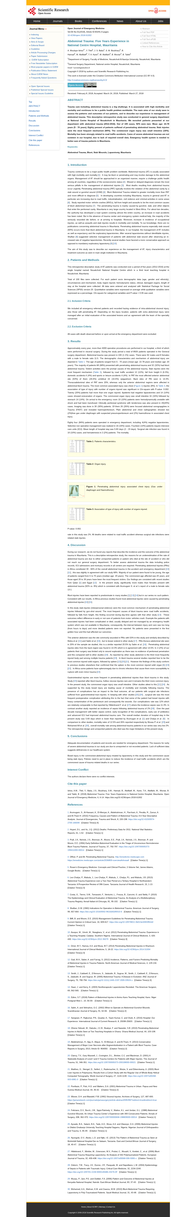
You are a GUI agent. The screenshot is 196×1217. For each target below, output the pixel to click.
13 (132, 595)
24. (69, 1110)
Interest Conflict (36, 135)
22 (69, 668)
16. (69, 1007)
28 (153, 708)
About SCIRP (92, 1207)
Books (78, 21)
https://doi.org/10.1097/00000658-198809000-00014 (113, 1117)
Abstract (145, 28)
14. (69, 987)
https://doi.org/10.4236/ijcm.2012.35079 (90, 939)
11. (69, 946)
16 (98, 641)
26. (69, 1138)
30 (87, 725)
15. (69, 997)
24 (163, 684)
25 (137, 694)
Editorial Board (36, 45)
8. (68, 908)
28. (69, 1165)
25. (69, 1124)
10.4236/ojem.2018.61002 (80, 35)
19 (115, 658)
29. (69, 1179)
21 (127, 661)
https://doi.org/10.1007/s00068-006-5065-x (117, 1158)
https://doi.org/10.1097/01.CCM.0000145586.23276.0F (93, 1172)
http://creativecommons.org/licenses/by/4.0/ (87, 80)
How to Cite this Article (151, 46)
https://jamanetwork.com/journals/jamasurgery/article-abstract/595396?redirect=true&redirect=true (112, 1100)
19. (69, 1042)
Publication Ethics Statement (43, 70)
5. (68, 867)
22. (69, 1086)
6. (68, 877)
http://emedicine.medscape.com (129, 857)
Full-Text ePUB (148, 39)
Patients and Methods (39, 116)
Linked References (149, 43)
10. (69, 932)
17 (135, 641)
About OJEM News (38, 74)
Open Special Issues (39, 86)
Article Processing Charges (42, 52)
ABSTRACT (34, 106)
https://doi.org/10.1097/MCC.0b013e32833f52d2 (131, 922)
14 (136, 595)
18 (106, 655)
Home (36, 21)
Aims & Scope (36, 42)
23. (69, 1096)
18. (69, 1028)
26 (141, 694)
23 (75, 681)
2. (68, 829)
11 (69, 572)
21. (69, 1069)
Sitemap (102, 1207)
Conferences (99, 21)
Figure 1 (138, 386)
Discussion (34, 125)
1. (68, 812)
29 (163, 722)
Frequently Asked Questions (43, 78)
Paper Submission (38, 56)
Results (32, 120)
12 (95, 583)
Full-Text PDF (147, 32)
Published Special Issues (41, 90)
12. (69, 959)
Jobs (160, 21)
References (34, 145)
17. (69, 1018)
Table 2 (97, 372)
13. (69, 973)
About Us (141, 21)
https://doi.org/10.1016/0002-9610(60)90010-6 (101, 911)
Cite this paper (35, 140)
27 (129, 705)
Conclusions (34, 130)
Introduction (34, 111)
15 (90, 602)
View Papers (35, 38)
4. (68, 857)
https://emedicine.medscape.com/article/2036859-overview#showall (98, 860)
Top (30, 102)
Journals (58, 21)
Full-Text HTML (148, 36)
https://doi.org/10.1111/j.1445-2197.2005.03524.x (110, 980)
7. (68, 894)
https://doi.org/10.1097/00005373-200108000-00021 (112, 1062)
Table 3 (161, 386)
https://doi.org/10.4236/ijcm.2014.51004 (132, 949)
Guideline (34, 49)
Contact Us (110, 1207)
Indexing (34, 34)
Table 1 (81, 362)
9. (68, 918)
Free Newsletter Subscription (43, 63)
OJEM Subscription (39, 60)
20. (69, 1055)
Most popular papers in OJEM (43, 67)
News (120, 21)
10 (115, 243)
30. (69, 1189)
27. (69, 1151)
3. (68, 840)
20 (123, 661)
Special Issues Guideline (41, 93)
